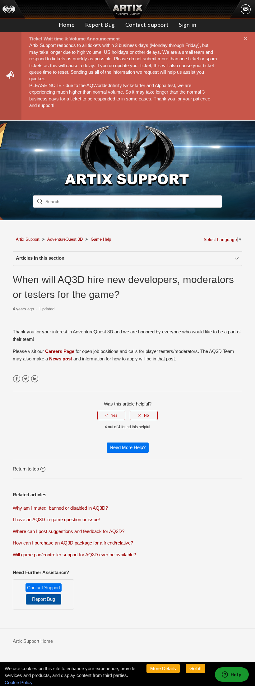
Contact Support (146, 25)
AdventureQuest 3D (65, 239)
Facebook (17, 379)
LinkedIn (35, 379)
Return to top (26, 468)
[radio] (111, 415)
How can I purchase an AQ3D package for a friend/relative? (73, 542)
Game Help (101, 239)
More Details (163, 668)
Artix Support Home (33, 641)
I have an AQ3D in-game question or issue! (56, 519)
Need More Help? (128, 447)
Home (67, 25)
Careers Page (59, 351)
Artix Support (27, 239)
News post (60, 358)
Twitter (26, 379)
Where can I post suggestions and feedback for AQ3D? (68, 531)
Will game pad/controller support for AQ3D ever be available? (74, 554)
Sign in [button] (187, 25)
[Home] (13, 9)
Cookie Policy (18, 682)
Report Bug (100, 25)
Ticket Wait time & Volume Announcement (74, 38)
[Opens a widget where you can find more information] (232, 675)
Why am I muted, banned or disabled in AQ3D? (60, 508)
